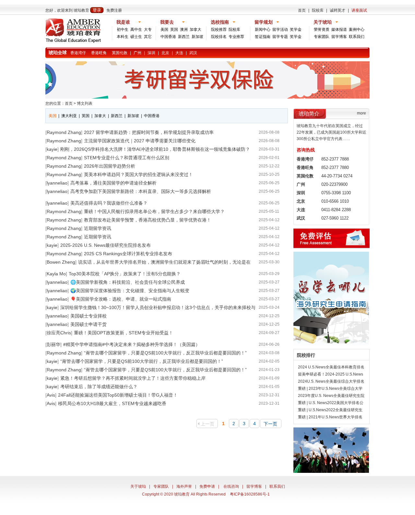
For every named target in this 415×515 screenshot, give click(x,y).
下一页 (270, 423)
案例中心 (356, 29)
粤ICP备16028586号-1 (250, 494)
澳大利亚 (69, 116)
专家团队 (321, 36)
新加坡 (197, 36)
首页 (302, 10)
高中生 (136, 29)
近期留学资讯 (97, 228)
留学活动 (280, 29)
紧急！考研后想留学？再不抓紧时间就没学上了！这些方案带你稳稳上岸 (133, 378)
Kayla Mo (56, 273)
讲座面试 (359, 10)
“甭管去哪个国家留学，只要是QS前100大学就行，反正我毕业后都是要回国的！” (165, 352)
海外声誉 (184, 486)
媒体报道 (339, 29)
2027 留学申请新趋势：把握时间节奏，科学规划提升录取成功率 (149, 132)
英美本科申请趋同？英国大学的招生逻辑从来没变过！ (138, 174)
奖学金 (296, 29)
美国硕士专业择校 (88, 315)
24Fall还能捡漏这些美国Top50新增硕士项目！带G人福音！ (118, 395)
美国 (164, 29)
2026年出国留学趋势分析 (109, 166)
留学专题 (280, 36)
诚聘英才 (337, 10)
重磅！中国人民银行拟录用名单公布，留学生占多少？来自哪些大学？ (154, 211)
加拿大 (195, 29)
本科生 (122, 36)
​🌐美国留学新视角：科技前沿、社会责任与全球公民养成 (127, 282)
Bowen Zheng (61, 262)
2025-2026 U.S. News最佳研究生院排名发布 (105, 245)
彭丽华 (53, 344)
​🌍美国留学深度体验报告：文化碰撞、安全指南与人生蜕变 (129, 290)
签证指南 (262, 36)
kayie (52, 149)
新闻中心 (262, 29)
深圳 (151, 53)
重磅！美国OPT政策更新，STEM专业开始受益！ (123, 332)
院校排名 (219, 36)
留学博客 (339, 36)
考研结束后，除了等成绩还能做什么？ (98, 386)
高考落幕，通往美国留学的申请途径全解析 (113, 183)
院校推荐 (219, 29)
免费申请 (207, 486)
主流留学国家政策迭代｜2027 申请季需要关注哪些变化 (140, 140)
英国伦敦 (119, 53)
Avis (51, 395)
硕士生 (136, 36)
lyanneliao (57, 183)
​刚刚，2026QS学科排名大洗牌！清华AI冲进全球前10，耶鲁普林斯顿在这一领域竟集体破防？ (155, 149)
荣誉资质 (321, 29)
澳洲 (184, 29)
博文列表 (84, 103)
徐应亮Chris (59, 332)
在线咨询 (231, 486)
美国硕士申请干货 (88, 324)
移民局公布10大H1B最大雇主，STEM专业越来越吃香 (112, 403)
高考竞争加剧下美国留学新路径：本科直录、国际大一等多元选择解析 (140, 191)
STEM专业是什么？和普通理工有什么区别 (126, 157)
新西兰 (184, 36)
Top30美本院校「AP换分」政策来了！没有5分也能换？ (125, 273)
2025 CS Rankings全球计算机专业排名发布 (128, 253)
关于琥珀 (138, 486)
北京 (165, 53)
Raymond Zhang (64, 132)
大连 (179, 53)
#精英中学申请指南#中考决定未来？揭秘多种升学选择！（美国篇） (131, 344)
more (361, 113)
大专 (148, 29)
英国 (174, 29)
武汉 (193, 53)
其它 (148, 36)
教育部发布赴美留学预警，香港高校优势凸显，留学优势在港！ (147, 219)
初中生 (122, 29)
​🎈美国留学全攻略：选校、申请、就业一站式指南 (120, 299)
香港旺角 (99, 53)
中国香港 (168, 36)
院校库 (318, 10)
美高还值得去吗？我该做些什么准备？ (109, 203)
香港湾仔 (78, 53)
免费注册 (114, 10)
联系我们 (356, 36)
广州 (137, 53)
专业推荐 (236, 36)
